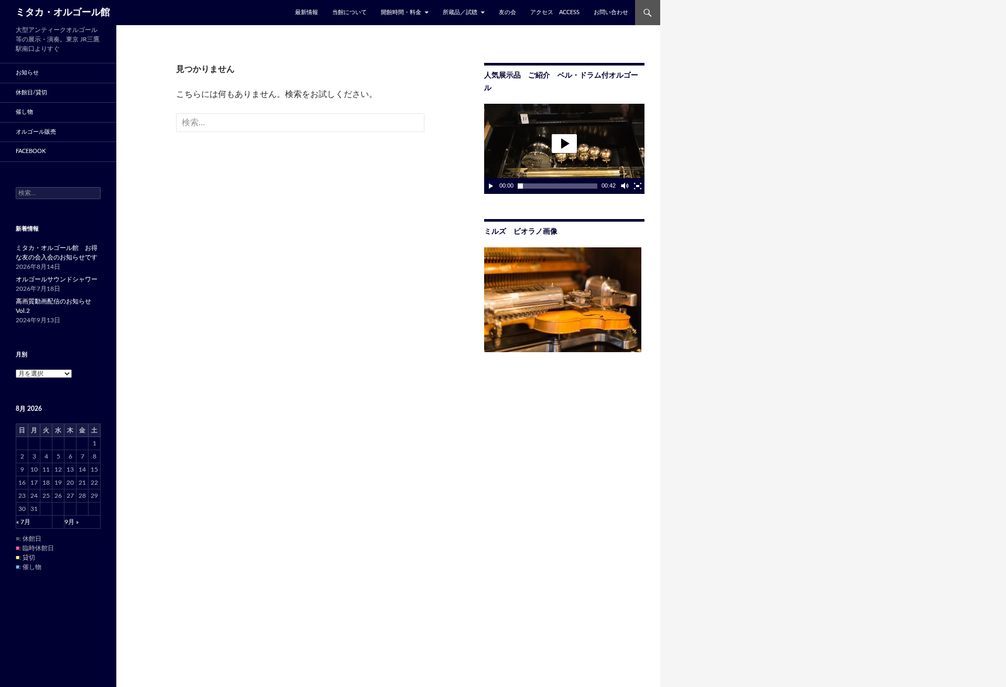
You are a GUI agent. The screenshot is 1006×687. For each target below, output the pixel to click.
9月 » (71, 522)
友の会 (507, 12)
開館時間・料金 (401, 12)
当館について (349, 12)
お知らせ (27, 72)
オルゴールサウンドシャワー (56, 279)
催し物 (24, 112)
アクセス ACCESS (554, 12)
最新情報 (306, 12)
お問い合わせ (611, 12)
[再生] (491, 186)
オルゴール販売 (36, 132)
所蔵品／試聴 (460, 12)
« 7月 (23, 522)
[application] (564, 149)
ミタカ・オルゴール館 (63, 12)
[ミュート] (624, 186)
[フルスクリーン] (637, 186)
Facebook (31, 151)
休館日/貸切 (31, 92)
